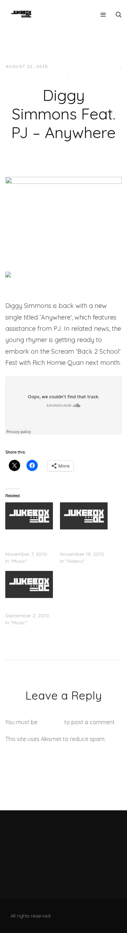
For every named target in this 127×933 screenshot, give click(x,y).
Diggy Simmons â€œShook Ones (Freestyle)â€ (80, 540)
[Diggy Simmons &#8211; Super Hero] (29, 584)
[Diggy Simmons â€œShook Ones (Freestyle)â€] (84, 515)
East (114, 66)
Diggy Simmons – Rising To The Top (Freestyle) (26, 540)
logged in (51, 722)
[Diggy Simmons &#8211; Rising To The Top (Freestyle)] (29, 515)
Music (79, 73)
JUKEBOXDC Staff (78, 66)
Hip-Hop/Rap (51, 73)
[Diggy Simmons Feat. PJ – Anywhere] (63, 209)
